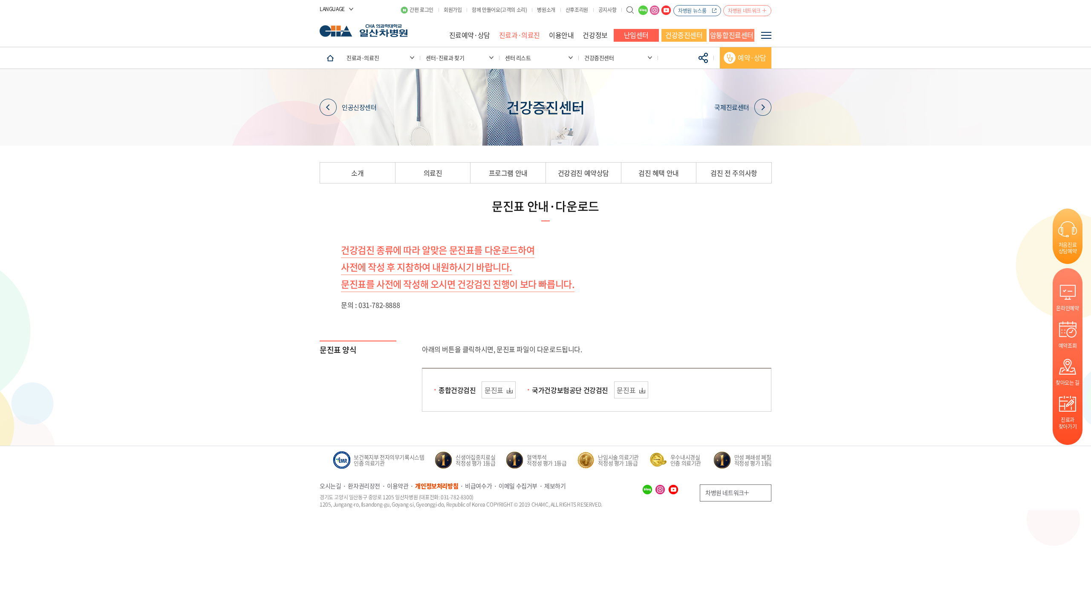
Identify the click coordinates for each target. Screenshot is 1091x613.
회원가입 (453, 10)
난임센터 (636, 35)
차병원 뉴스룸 (692, 10)
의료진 (433, 173)
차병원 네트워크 (744, 10)
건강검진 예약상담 (583, 173)
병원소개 (546, 10)
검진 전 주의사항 (733, 173)
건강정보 (595, 35)
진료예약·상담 (469, 35)
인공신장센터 (359, 107)
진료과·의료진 (519, 35)
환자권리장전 (364, 485)
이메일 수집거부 (518, 485)
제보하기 (555, 485)
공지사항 (607, 10)
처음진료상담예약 (1068, 248)
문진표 (495, 390)
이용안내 (561, 35)
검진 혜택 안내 (658, 173)
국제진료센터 (731, 107)
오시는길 (330, 485)
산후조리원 (577, 10)
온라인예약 (1067, 308)
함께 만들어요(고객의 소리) (499, 10)
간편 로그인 (421, 10)
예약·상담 (752, 57)
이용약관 (397, 485)
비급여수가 (478, 485)
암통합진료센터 (731, 35)
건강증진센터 (684, 35)
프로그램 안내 (508, 173)
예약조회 (1068, 345)
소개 (357, 173)
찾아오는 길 (1067, 382)
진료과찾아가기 (1068, 423)
